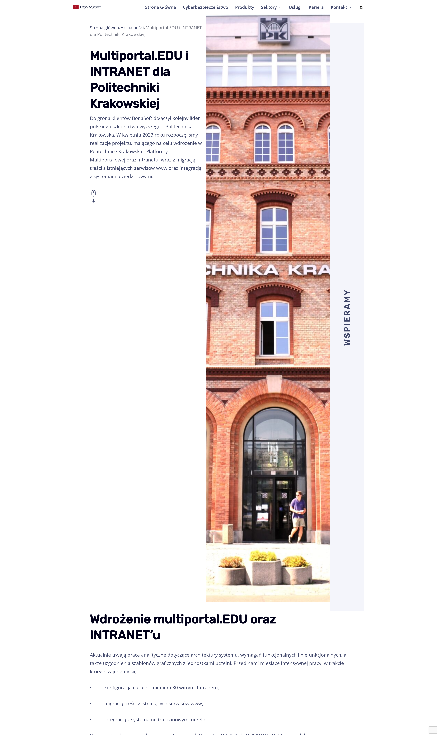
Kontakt (339, 7)
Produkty (244, 7)
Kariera (316, 7)
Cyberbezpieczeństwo (205, 7)
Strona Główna (160, 7)
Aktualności (132, 27)
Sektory (269, 7)
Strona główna (104, 27)
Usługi (295, 7)
